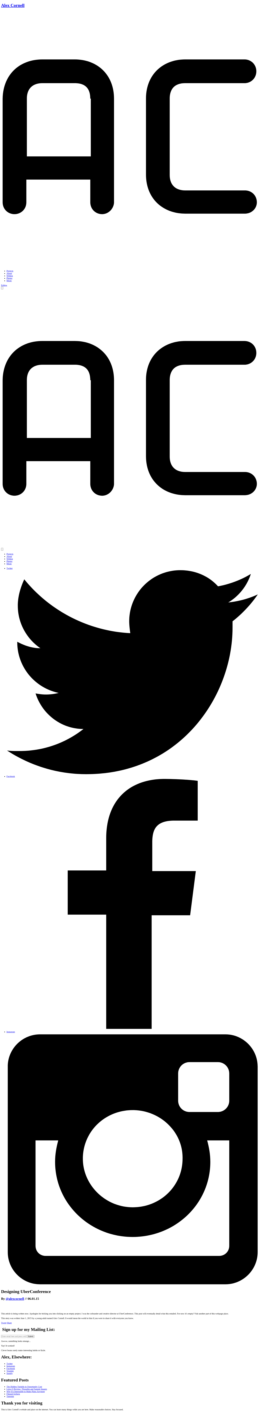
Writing (9, 276)
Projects (9, 271)
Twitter (9, 1363)
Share (9, 1323)
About (9, 273)
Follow (4, 285)
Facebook (10, 1368)
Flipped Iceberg (13, 1394)
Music (9, 281)
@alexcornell (15, 1298)
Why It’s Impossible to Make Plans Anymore (25, 1391)
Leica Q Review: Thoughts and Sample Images (26, 1389)
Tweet (3, 1323)
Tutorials (10, 1396)
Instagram (10, 1366)
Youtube (10, 1371)
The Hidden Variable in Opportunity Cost (24, 1387)
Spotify (9, 1373)
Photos (9, 278)
